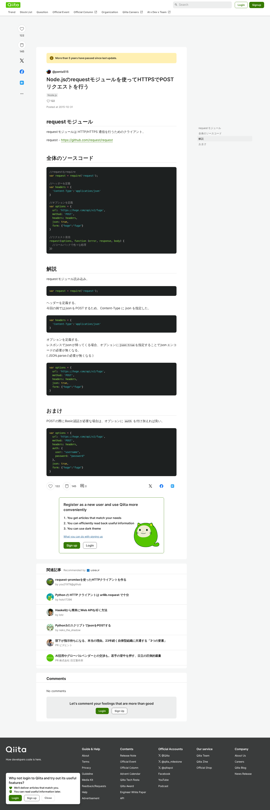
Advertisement (90, 798)
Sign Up (119, 710)
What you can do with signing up (83, 536)
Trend (11, 12)
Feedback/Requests (94, 786)
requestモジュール (210, 128)
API (122, 798)
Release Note (128, 755)
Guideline (87, 773)
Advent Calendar (130, 773)
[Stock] (22, 45)
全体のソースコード (210, 133)
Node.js (52, 95)
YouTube (163, 779)
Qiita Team (203, 755)
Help (84, 792)
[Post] (22, 61)
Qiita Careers (133, 12)
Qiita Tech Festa (129, 779)
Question (42, 12)
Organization (110, 12)
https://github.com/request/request (87, 140)
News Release (243, 773)
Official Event (61, 12)
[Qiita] (13, 5)
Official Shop (204, 767)
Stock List (26, 12)
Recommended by (75, 570)
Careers (239, 761)
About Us (240, 755)
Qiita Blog (240, 767)
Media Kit (87, 779)
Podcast (163, 786)
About (85, 755)
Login (241, 4)
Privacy (86, 767)
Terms (85, 761)
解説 (201, 138)
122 (22, 35)
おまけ (202, 144)
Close (48, 797)
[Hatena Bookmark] (22, 83)
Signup (256, 4)
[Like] (22, 29)
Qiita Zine (202, 761)
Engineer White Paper (133, 792)
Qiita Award (127, 786)
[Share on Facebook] (22, 72)
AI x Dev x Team (159, 12)
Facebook (164, 773)
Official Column (85, 12)
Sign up (32, 798)
